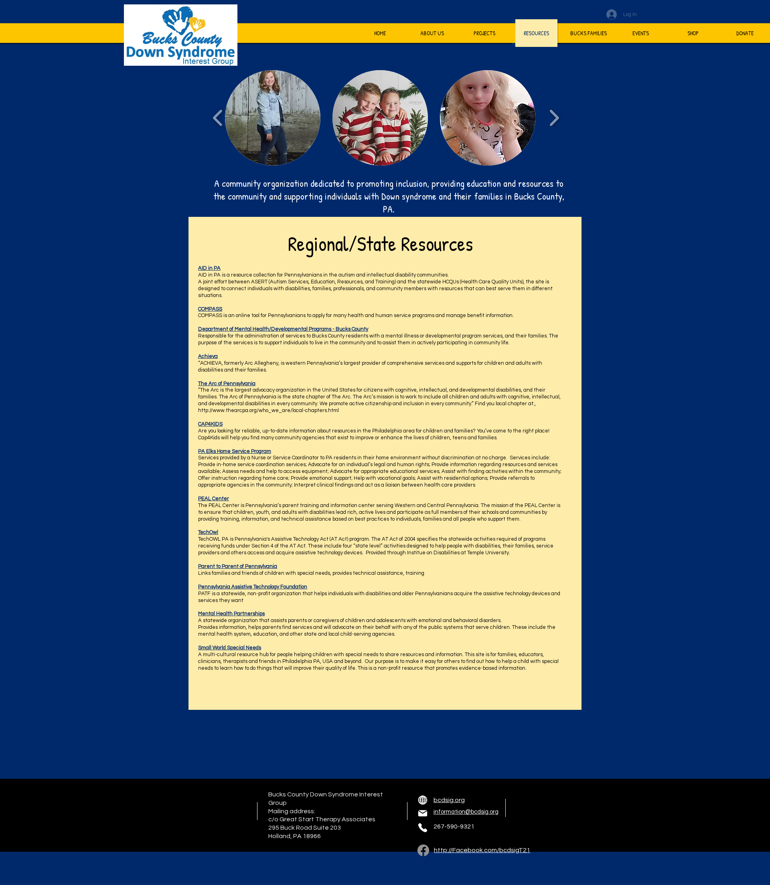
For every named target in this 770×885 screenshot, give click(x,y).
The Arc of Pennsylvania (226, 383)
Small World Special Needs (229, 648)
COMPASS (210, 309)
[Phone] (422, 827)
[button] (272, 118)
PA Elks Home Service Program (234, 451)
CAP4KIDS (210, 424)
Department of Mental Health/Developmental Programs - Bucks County (283, 329)
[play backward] (218, 118)
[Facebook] (423, 850)
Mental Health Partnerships (231, 613)
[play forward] (554, 118)
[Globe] (422, 800)
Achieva (208, 356)
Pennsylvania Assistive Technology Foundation (252, 587)
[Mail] (422, 813)
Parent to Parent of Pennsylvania (237, 566)
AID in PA (209, 268)
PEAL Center (213, 498)
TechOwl (208, 532)
